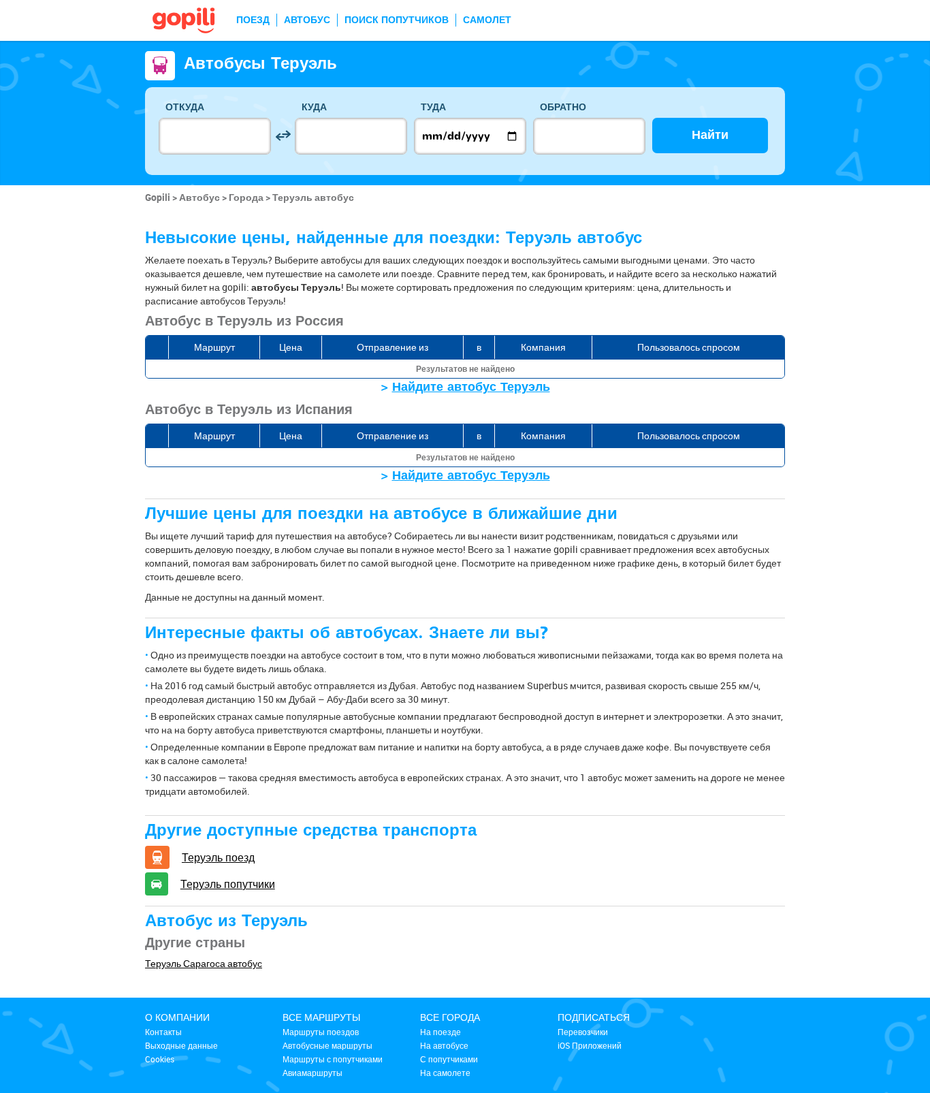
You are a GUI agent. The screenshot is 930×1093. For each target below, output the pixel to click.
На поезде (440, 1031)
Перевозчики (583, 1031)
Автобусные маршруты (327, 1045)
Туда (433, 107)
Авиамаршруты (312, 1072)
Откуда (184, 107)
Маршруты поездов (321, 1031)
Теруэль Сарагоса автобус (203, 963)
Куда (314, 107)
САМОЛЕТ (487, 20)
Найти (710, 135)
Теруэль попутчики (227, 883)
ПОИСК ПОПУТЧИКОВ (396, 20)
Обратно (563, 107)
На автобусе (444, 1045)
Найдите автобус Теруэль (471, 387)
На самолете (445, 1072)
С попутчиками (449, 1059)
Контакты (163, 1031)
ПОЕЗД (253, 20)
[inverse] (283, 136)
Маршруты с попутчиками (333, 1059)
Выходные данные (181, 1045)
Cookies (159, 1059)
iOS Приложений (590, 1045)
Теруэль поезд (218, 857)
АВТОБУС (307, 20)
